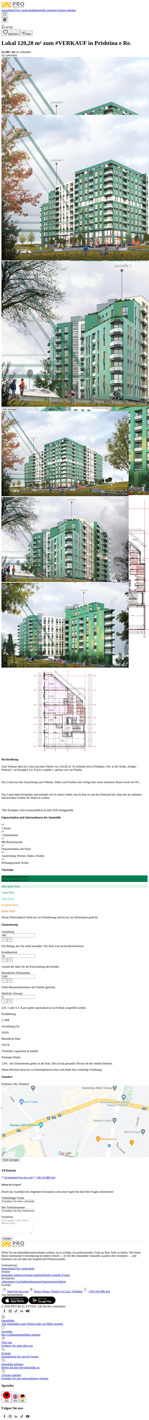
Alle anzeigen (10, 409)
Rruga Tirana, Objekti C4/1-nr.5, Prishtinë (58, 1291)
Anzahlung (7, 931)
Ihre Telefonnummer (13, 1207)
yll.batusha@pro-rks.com (18, 1177)
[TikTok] (16, 1312)
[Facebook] (4, 1312)
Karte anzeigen (11, 1160)
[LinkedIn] (22, 1312)
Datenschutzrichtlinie (54, 1281)
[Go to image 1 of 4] (2, 114)
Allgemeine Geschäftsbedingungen (21, 1281)
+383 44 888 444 (45, 1177)
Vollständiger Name (12, 1197)
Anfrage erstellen (66, 10)
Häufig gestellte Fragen (56, 1275)
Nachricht (7, 1216)
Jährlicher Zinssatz (12, 993)
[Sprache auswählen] (4, 20)
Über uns (20, 10)
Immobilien (8, 10)
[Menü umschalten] (2, 25)
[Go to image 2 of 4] (5, 114)
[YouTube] (28, 1312)
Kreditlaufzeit (9, 952)
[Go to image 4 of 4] (11, 114)
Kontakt (29, 10)
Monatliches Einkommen (15, 972)
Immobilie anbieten (45, 10)
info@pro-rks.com (17, 1291)
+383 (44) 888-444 (99, 1291)
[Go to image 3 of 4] (8, 114)
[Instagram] (10, 1312)
